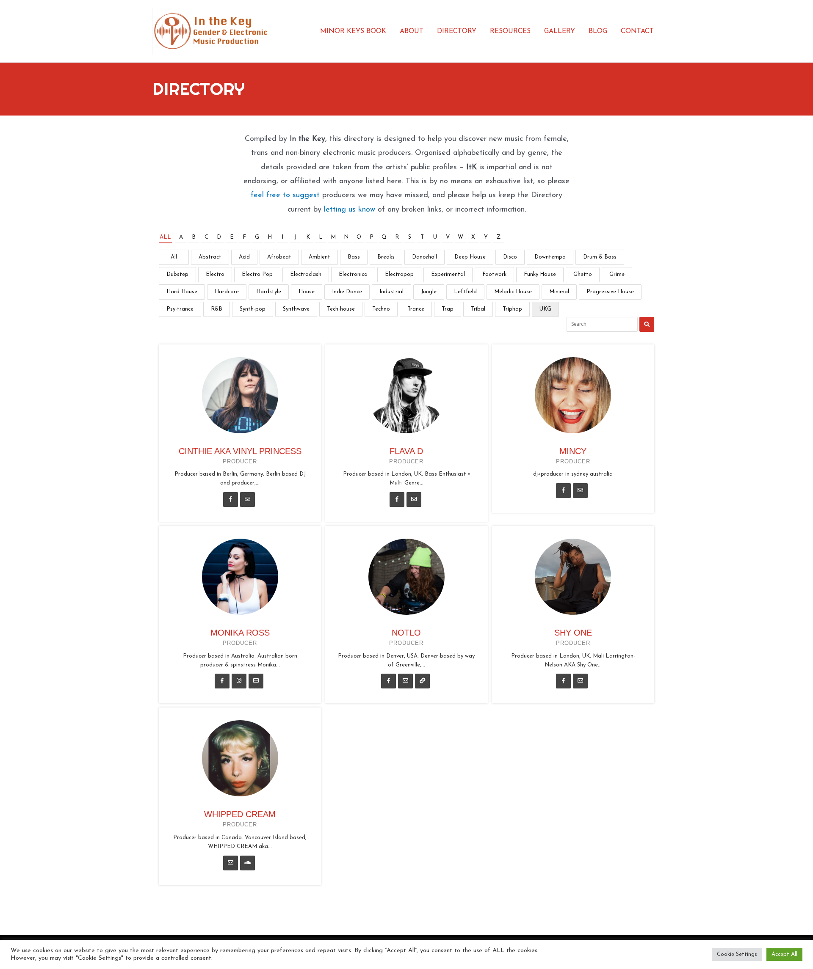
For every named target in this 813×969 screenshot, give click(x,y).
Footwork (494, 274)
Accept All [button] (784, 954)
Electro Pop (257, 274)
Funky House (540, 274)
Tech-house (341, 309)
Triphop (512, 309)
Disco (510, 257)
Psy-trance (180, 309)
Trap (448, 309)
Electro (215, 274)
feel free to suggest (285, 195)
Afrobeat (279, 257)
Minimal (559, 292)
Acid (244, 257)
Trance (415, 309)
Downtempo (550, 257)
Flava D (406, 451)
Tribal (478, 309)
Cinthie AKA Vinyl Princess (240, 451)
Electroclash (305, 274)
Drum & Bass (600, 257)
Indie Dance (347, 292)
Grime (617, 274)
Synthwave (296, 309)
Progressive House (610, 292)
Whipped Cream (240, 814)
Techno (381, 309)
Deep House (470, 257)
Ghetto (582, 274)
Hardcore (227, 292)
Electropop (399, 274)
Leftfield (465, 292)
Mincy (572, 451)
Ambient (319, 257)
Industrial (391, 292)
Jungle (429, 292)
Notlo (406, 632)
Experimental (448, 274)
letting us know (349, 210)
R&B (216, 309)
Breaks (386, 257)
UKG (545, 309)
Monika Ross (240, 632)
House (307, 292)
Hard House (181, 292)
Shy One (573, 632)
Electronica (353, 274)
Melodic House (513, 292)
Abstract (210, 257)
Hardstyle (268, 292)
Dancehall (424, 257)
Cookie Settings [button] (737, 954)
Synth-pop (252, 309)
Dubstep (177, 274)
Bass (354, 257)
